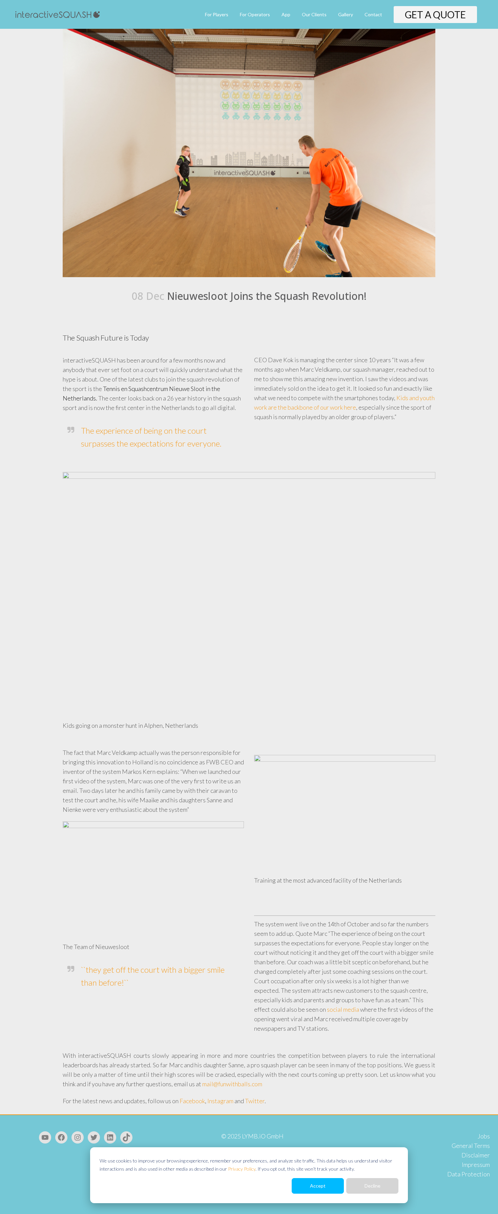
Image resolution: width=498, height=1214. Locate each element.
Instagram (220, 1101)
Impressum (476, 1164)
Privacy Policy (241, 1169)
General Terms (471, 1145)
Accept (318, 1186)
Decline (372, 1186)
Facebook (192, 1101)
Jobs (484, 1136)
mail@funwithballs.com (232, 1084)
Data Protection (468, 1174)
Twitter (255, 1101)
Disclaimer (475, 1155)
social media (343, 1009)
